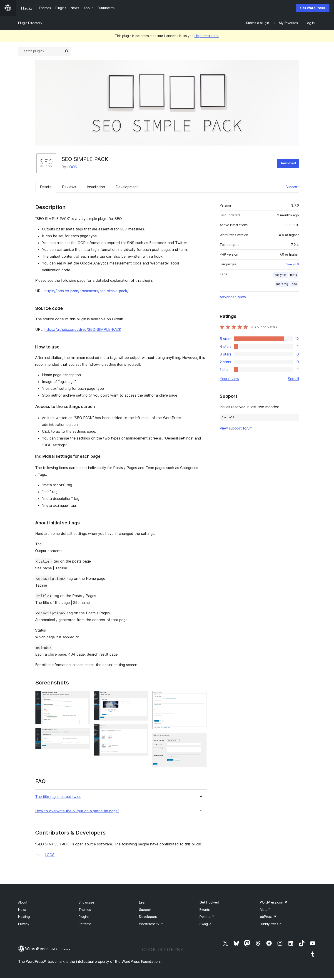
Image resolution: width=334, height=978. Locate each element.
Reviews (69, 187)
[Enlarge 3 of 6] (142, 696)
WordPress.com (273, 902)
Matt (265, 909)
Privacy (23, 924)
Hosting (24, 917)
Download (288, 163)
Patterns (85, 924)
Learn (143, 902)
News (22, 909)
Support (292, 187)
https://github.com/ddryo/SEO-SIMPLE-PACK (83, 329)
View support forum (236, 428)
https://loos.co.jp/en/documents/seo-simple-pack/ (87, 291)
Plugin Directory (30, 23)
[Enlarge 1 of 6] (84, 696)
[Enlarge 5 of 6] (200, 696)
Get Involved (209, 902)
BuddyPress (271, 924)
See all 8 (292, 264)
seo (294, 284)
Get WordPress (312, 8)
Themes (85, 909)
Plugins (84, 917)
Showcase (86, 902)
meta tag (282, 284)
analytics (281, 275)
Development (127, 187)
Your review (229, 378)
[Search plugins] (66, 51)
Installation (96, 187)
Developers (148, 917)
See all (293, 378)
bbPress (268, 917)
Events (204, 909)
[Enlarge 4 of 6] (142, 730)
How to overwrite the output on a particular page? (77, 811)
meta (293, 275)
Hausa (66, 949)
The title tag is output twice (58, 797)
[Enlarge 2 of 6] (84, 734)
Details (45, 187)
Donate (206, 917)
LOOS (72, 167)
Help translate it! (206, 36)
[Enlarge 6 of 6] (200, 738)
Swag (205, 924)
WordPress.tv (151, 924)
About (22, 902)
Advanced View (233, 297)
